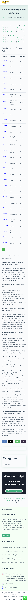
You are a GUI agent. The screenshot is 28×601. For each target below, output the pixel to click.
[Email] (23, 441)
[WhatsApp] (17, 441)
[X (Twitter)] (10, 441)
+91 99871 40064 (10, 584)
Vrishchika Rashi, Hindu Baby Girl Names (14, 547)
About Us (6, 596)
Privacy (8, 599)
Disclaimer (21, 596)
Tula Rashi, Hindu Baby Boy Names (12, 559)
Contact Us (14, 596)
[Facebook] (4, 441)
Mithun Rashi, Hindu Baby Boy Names (13, 562)
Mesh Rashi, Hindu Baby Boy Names (12, 551)
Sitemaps (6, 535)
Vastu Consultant (17, 599)
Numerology (6, 464)
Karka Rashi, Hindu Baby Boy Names (12, 555)
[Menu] (25, 2)
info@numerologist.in (11, 587)
